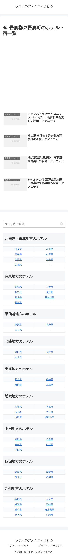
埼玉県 (18, 302)
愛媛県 (49, 472)
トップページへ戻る (18, 545)
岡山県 (18, 449)
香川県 (18, 477)
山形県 (49, 254)
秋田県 (49, 249)
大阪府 (18, 417)
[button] (62, 224)
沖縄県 (49, 514)
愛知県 (49, 379)
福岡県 (18, 499)
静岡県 (18, 384)
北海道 (18, 249)
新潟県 (18, 324)
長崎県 (18, 509)
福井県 (49, 352)
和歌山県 (49, 417)
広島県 (49, 439)
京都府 (18, 412)
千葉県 (49, 287)
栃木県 (18, 292)
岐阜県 (18, 379)
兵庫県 (49, 406)
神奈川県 (49, 297)
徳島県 (18, 472)
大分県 (49, 499)
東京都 (49, 292)
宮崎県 (49, 504)
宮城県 (18, 264)
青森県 (18, 254)
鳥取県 (18, 439)
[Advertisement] (34, 73)
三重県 (49, 384)
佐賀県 (18, 504)
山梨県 (18, 330)
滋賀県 (18, 406)
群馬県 (18, 297)
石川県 (18, 357)
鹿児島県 (49, 509)
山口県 (49, 444)
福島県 (49, 259)
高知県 (49, 477)
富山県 (18, 352)
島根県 (18, 444)
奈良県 (49, 412)
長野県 (49, 324)
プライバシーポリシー (50, 545)
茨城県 (18, 287)
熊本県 (18, 514)
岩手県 (18, 259)
